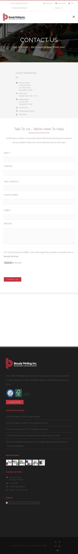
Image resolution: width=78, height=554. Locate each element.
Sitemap (34, 545)
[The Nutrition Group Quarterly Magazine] (15, 462)
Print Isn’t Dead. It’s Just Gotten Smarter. (23, 416)
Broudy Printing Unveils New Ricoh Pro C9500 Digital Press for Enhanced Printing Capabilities (37, 444)
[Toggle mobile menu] (74, 17)
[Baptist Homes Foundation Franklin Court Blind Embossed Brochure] (42, 462)
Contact (45, 545)
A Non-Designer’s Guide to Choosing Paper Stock (27, 423)
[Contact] (39, 42)
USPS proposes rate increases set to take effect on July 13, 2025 (33, 435)
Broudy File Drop (11, 256)
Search (39, 545)
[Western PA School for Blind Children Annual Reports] (35, 462)
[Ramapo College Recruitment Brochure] (9, 462)
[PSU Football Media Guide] (22, 462)
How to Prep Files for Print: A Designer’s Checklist (27, 429)
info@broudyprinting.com (19, 8)
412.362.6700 (13, 483)
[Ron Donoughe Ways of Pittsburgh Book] (29, 462)
